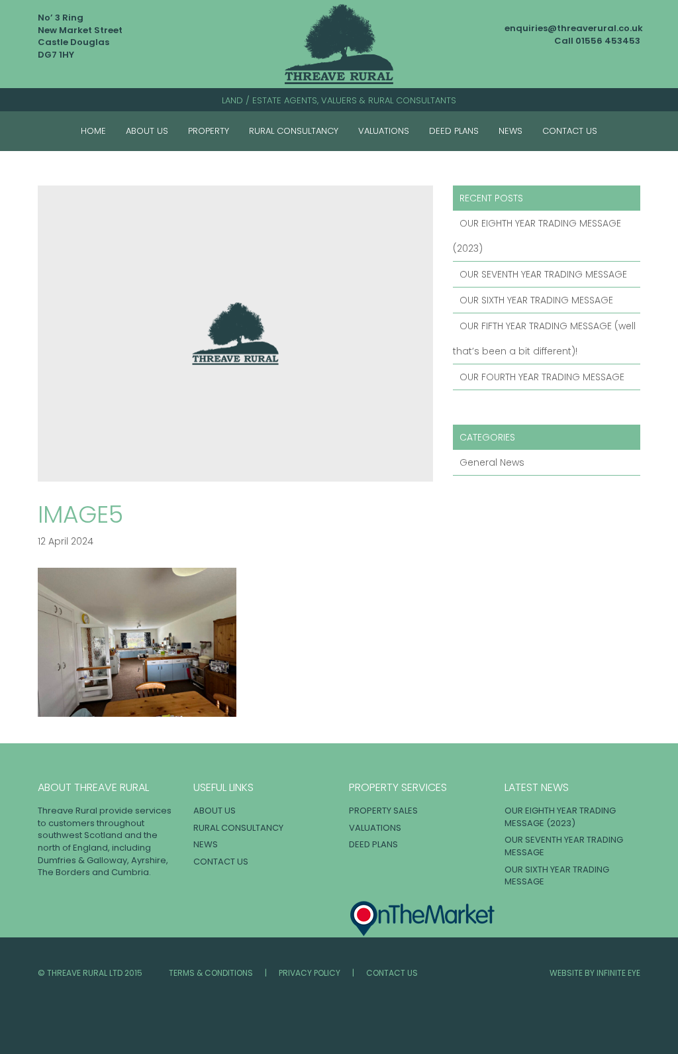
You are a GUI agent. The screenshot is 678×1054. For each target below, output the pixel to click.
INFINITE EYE (618, 972)
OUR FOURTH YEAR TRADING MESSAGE (542, 377)
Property (208, 131)
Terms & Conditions (211, 972)
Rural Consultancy (293, 131)
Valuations (383, 131)
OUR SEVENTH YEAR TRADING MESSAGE (543, 274)
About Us (147, 131)
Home (93, 131)
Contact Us (569, 131)
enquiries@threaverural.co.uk (574, 28)
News (510, 131)
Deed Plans (454, 131)
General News (492, 462)
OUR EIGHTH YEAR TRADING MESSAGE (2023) (560, 816)
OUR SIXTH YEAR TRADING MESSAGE (536, 300)
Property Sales (383, 810)
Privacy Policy (309, 972)
